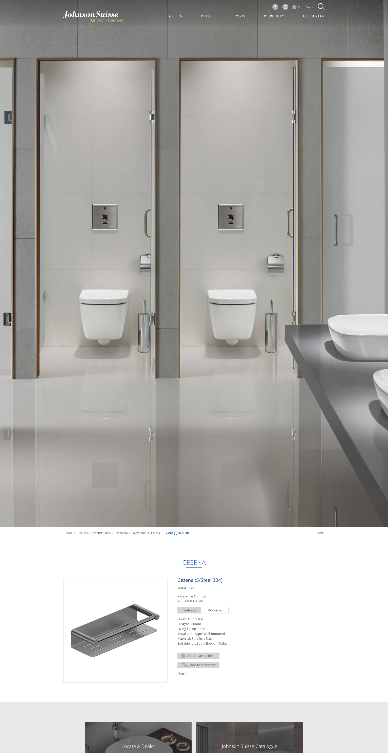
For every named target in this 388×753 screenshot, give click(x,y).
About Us (175, 16)
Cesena (155, 533)
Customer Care (314, 16)
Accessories (139, 533)
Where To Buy (274, 16)
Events (240, 16)
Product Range (101, 533)
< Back (319, 533)
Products (208, 16)
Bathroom (121, 533)
